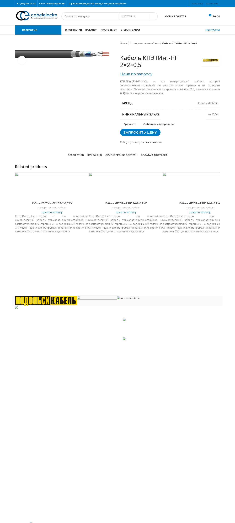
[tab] (76, 155)
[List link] (65, 335)
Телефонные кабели (30, 490)
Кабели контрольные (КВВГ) (35, 406)
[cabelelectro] (97, 299)
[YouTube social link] (185, 4)
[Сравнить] (52, 195)
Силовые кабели (28, 465)
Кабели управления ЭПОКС (35, 389)
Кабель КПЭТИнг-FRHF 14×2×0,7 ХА (200, 203)
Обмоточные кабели (31, 448)
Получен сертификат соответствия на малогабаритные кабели (155, 326)
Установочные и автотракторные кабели (43, 501)
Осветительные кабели (32, 454)
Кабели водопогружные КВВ (36, 384)
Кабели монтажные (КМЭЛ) (35, 437)
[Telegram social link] (129, 145)
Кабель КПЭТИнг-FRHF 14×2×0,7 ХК (126, 203)
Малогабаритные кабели (33, 412)
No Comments (146, 333)
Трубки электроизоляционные (37, 507)
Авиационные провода (32, 378)
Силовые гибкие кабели (33, 485)
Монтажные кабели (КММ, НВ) (37, 431)
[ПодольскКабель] (46, 300)
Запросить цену (140, 132)
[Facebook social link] (179, 4)
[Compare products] (201, 16)
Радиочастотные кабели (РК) (36, 459)
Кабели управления (30, 496)
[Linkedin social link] (127, 145)
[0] (192, 16)
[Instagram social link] (183, 4)
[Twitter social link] (181, 4)
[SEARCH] (153, 16)
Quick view (217, 194)
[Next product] (128, 49)
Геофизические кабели (32, 395)
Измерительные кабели (144, 43)
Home (124, 43)
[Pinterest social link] (187, 4)
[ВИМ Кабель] (128, 298)
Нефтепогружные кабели (34, 443)
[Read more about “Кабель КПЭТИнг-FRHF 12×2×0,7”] (217, 186)
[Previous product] (122, 49)
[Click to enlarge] (22, 60)
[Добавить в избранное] (217, 178)
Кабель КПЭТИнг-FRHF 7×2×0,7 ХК (52, 203)
